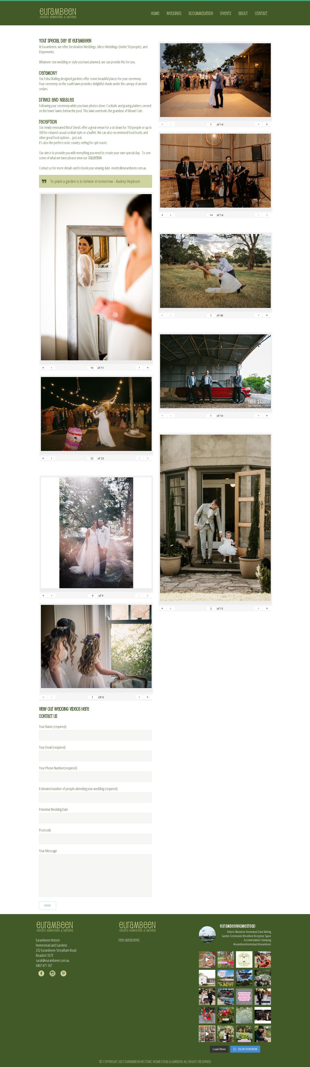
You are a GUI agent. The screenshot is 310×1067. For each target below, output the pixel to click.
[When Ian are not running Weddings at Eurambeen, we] (207, 1034)
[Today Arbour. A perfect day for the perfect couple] (225, 1015)
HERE (85, 709)
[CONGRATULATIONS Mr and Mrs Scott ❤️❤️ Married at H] (263, 1015)
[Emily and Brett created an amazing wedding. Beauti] (244, 1034)
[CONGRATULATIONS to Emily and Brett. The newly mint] (263, 1034)
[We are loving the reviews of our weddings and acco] (244, 1015)
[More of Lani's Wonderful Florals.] (207, 1015)
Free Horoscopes (129, 940)
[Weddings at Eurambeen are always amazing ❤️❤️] (225, 1034)
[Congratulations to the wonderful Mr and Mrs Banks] (263, 996)
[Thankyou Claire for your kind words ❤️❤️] (244, 996)
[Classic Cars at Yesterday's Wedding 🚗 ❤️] (225, 996)
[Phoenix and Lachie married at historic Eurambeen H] (207, 996)
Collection (94, 157)
